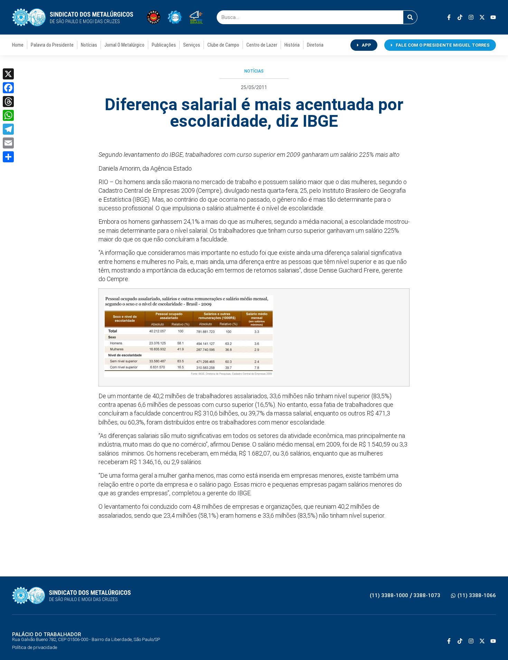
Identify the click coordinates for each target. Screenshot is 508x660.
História (292, 45)
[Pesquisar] (410, 17)
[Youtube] (493, 17)
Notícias (89, 45)
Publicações (164, 45)
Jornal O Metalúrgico (124, 45)
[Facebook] (8, 88)
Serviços (191, 45)
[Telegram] (8, 129)
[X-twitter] (482, 17)
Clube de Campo (223, 45)
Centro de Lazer (261, 45)
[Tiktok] (460, 17)
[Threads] (8, 101)
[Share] (8, 157)
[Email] (8, 143)
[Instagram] (471, 17)
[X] (8, 74)
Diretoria (315, 45)
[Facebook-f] (449, 17)
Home (17, 45)
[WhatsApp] (8, 115)
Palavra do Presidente (52, 45)
